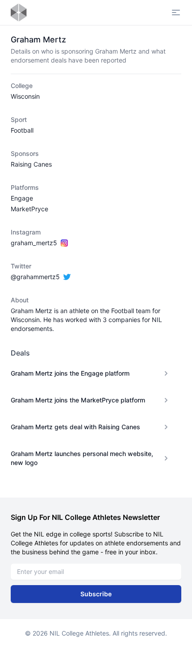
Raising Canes (31, 164)
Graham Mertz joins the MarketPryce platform (78, 400)
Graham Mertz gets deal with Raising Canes (75, 427)
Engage (22, 198)
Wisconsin (25, 96)
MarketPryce (29, 209)
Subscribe (96, 594)
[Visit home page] (19, 12)
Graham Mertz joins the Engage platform (70, 373)
